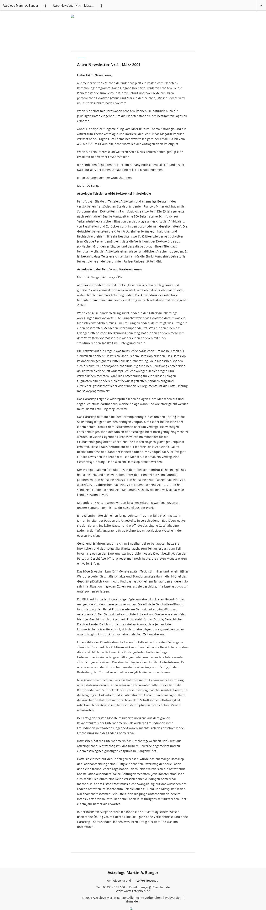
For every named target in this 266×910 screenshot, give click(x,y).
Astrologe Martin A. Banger (20, 5)
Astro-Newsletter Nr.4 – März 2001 (75, 5)
